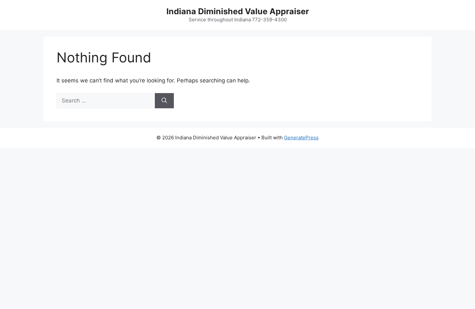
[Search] (164, 101)
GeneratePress (301, 137)
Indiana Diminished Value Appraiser (237, 11)
